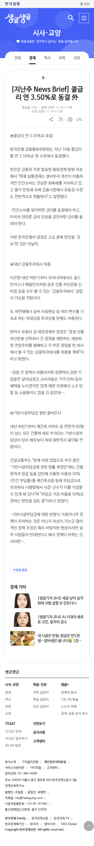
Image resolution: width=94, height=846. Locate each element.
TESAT (10, 724)
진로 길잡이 (41, 707)
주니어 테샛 (13, 746)
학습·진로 (40, 685)
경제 (32, 58)
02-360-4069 (27, 773)
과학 (61, 58)
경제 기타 (18, 587)
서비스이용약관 (14, 768)
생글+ (65, 685)
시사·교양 (47, 33)
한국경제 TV (61, 818)
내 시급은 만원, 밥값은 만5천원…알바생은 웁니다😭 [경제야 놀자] (59, 641)
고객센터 (52, 768)
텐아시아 (49, 824)
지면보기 (39, 724)
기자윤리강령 (30, 762)
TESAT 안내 (13, 732)
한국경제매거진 (14, 824)
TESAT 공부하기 (16, 739)
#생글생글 (20, 570)
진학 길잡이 (41, 692)
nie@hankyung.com (29, 798)
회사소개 (10, 762)
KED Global (69, 824)
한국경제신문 (40, 818)
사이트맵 (35, 768)
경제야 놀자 (69, 692)
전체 (17, 58)
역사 (47, 58)
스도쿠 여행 (69, 707)
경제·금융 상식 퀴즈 (74, 714)
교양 (76, 58)
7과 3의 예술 (69, 699)
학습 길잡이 (41, 699)
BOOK (34, 824)
